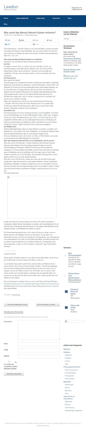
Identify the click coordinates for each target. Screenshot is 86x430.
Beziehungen (69, 384)
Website (6, 356)
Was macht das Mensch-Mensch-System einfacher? (30, 32)
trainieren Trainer (50, 286)
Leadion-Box (40, 18)
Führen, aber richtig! (75, 306)
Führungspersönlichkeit (71, 367)
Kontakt (71, 423)
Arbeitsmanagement (71, 370)
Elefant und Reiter (38, 117)
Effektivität (68, 401)
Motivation (68, 390)
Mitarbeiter (67, 382)
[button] (10, 40)
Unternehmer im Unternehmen (69, 397)
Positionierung (69, 407)
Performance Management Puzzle (16, 304)
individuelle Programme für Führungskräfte (17, 284)
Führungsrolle (16, 295)
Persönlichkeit (69, 379)
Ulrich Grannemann (32, 35)
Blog (5, 24)
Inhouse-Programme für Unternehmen (47, 284)
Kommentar (8, 321)
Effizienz (68, 404)
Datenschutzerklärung (43, 425)
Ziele (66, 364)
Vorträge (20, 286)
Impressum (77, 423)
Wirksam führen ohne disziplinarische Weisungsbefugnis (74, 276)
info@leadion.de (77, 9)
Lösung (67, 361)
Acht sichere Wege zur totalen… (47, 304)
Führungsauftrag (70, 373)
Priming (42, 103)
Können (67, 387)
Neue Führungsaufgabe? (74, 254)
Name (6, 344)
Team (69, 18)
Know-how (56, 18)
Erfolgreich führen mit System (74, 291)
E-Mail (6, 350)
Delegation (68, 355)
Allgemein (67, 349)
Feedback (68, 358)
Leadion (11, 423)
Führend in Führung (11, 7)
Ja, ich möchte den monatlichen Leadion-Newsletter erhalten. (11, 365)
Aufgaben (66, 352)
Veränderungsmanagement (73, 410)
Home (6, 18)
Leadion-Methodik (22, 18)
